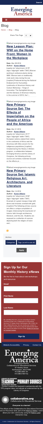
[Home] (21, 7)
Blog (10, 30)
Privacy (26, 345)
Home (3, 30)
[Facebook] (26, 34)
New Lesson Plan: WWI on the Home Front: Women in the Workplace (20, 52)
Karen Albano (19, 65)
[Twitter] (30, 34)
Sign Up (21, 336)
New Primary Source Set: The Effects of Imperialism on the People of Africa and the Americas (20, 114)
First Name (8, 296)
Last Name (8, 308)
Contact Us (37, 345)
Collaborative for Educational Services (18, 421)
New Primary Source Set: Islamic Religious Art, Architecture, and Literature (21, 178)
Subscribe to (8, 231)
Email (6, 284)
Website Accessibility (11, 345)
